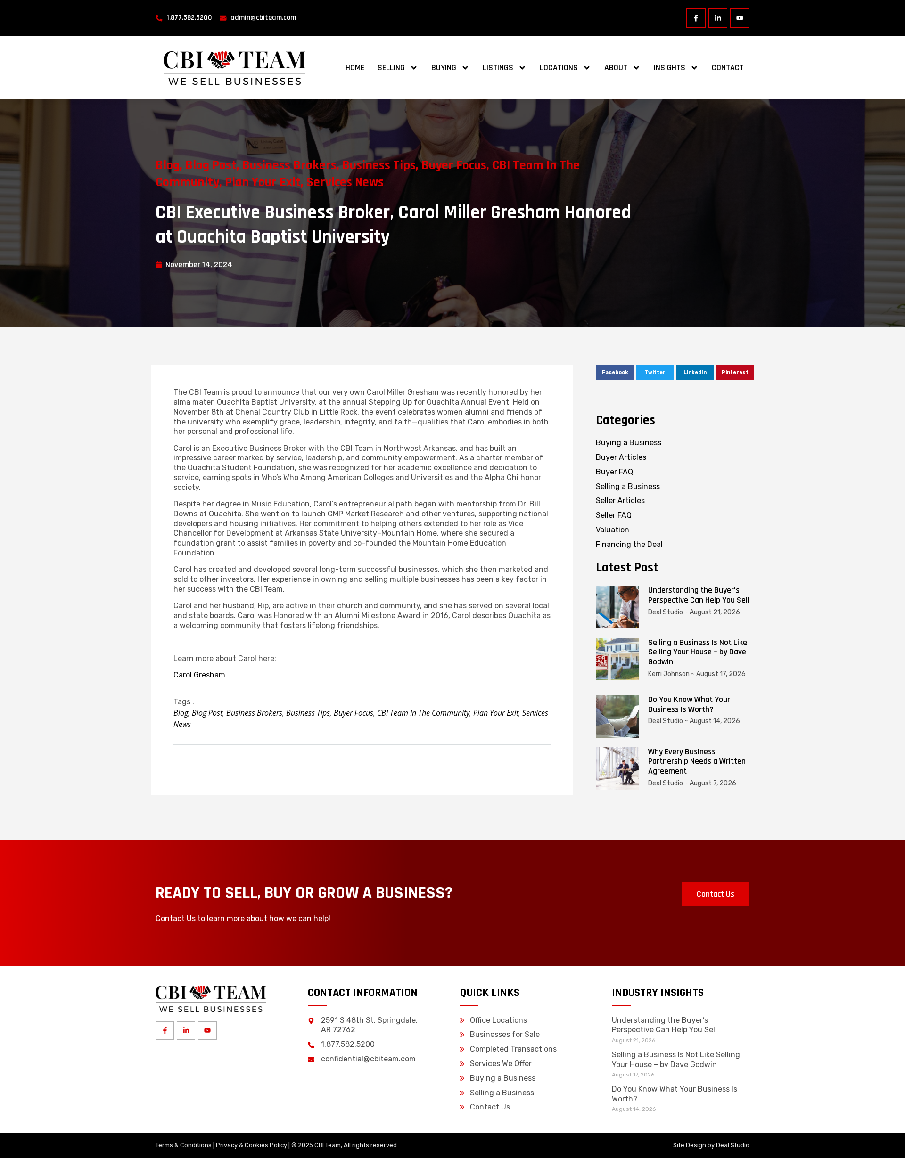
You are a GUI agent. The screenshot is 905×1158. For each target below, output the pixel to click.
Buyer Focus (453, 165)
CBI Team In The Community (423, 713)
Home (355, 67)
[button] (615, 372)
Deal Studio (732, 1145)
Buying (443, 67)
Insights (669, 67)
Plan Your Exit (263, 182)
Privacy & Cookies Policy (251, 1145)
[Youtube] (739, 18)
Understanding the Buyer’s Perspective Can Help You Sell (698, 595)
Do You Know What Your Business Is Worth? (689, 704)
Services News (345, 182)
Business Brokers (289, 165)
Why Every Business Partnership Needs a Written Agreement (697, 761)
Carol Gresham (199, 674)
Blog (168, 165)
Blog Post (211, 165)
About (615, 67)
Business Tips (379, 165)
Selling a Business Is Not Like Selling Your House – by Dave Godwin (697, 652)
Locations (559, 67)
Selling (391, 67)
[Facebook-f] (696, 18)
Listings (498, 67)
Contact (728, 67)
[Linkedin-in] (718, 18)
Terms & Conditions (184, 1145)
